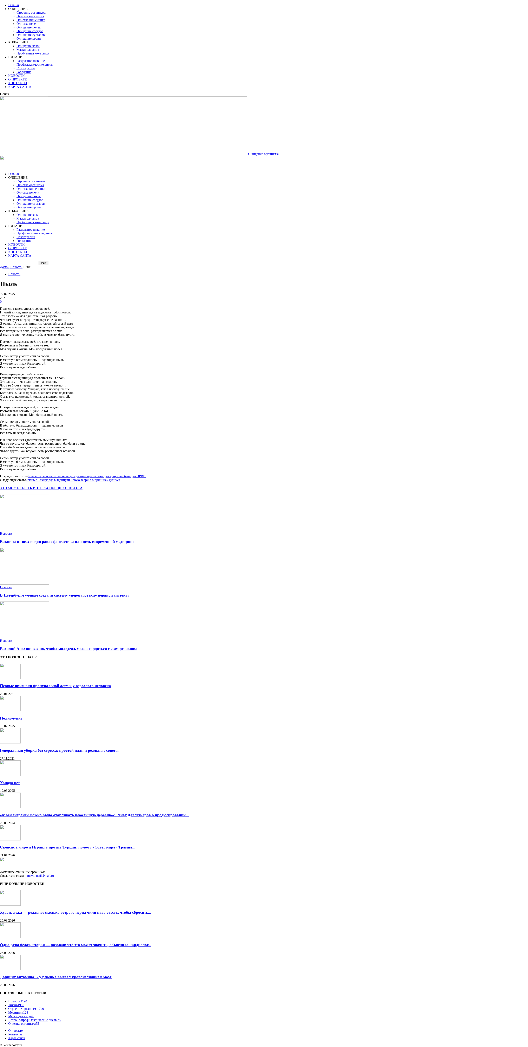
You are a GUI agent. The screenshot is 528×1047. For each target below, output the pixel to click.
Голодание (23, 72)
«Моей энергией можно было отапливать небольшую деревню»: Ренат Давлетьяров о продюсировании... (94, 815)
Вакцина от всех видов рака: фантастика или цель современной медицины (67, 541)
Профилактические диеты (34, 64)
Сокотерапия (25, 68)
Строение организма (31, 12)
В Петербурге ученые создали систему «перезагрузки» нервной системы (64, 595)
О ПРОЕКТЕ (17, 79)
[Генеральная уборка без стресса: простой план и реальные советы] (10, 742)
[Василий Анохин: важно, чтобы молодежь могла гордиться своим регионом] (24, 637)
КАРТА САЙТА (19, 87)
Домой (4, 267)
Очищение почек (28, 27)
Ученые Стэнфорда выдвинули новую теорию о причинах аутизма (73, 480)
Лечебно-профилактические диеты (34, 1020)
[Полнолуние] (10, 710)
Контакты (15, 1034)
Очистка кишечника (30, 20)
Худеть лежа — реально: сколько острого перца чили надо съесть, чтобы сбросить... (75, 912)
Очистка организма (30, 16)
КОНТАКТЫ (17, 83)
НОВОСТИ (16, 75)
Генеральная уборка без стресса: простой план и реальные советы (59, 750)
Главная (13, 5)
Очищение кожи (28, 46)
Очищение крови (28, 38)
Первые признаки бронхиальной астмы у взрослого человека (55, 686)
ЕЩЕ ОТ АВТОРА (68, 488)
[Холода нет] (10, 774)
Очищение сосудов (29, 31)
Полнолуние (11, 718)
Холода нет (10, 783)
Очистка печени (27, 23)
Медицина (18, 1012)
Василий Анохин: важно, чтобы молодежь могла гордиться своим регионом (68, 648)
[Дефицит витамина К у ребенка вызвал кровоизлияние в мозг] (10, 969)
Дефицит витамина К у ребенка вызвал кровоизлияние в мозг (56, 977)
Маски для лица (27, 49)
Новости (16, 267)
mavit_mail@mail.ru (40, 875)
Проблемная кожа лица (32, 53)
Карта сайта (16, 1038)
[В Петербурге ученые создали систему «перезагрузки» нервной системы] (24, 583)
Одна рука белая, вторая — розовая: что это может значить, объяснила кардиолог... (75, 945)
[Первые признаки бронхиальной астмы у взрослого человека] (10, 678)
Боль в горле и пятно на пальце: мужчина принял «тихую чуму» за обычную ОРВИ (87, 476)
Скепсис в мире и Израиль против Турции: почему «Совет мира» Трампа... (67, 847)
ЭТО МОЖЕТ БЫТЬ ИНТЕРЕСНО (27, 488)
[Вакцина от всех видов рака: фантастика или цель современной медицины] (24, 530)
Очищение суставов (30, 35)
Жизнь (16, 1005)
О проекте (15, 1030)
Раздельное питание (30, 61)
